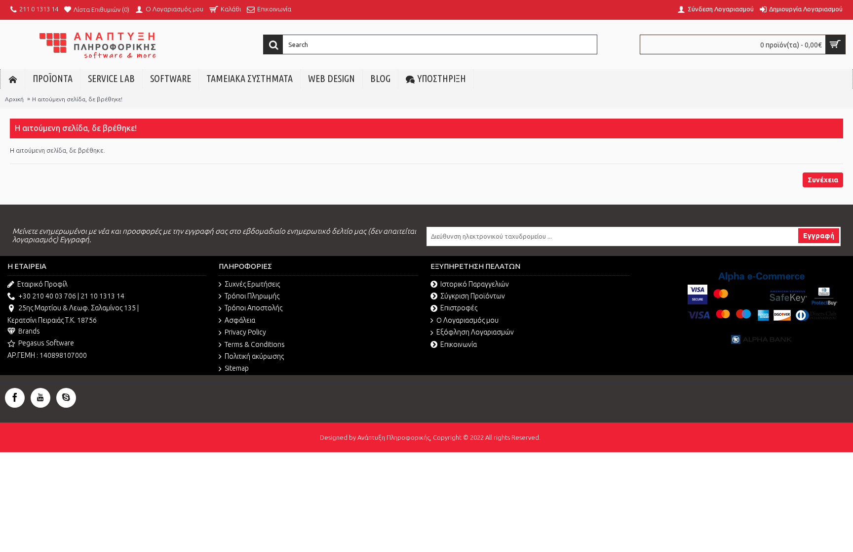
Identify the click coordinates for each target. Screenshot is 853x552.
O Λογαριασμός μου (467, 320)
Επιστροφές (458, 308)
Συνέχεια (823, 180)
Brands (29, 331)
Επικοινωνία (458, 344)
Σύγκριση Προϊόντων (472, 296)
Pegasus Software (46, 343)
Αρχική (14, 99)
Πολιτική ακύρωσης (254, 356)
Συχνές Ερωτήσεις (252, 284)
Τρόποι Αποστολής (253, 308)
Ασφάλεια (240, 320)
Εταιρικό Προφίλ (42, 284)
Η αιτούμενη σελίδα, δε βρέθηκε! (77, 99)
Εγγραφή (818, 236)
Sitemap (237, 368)
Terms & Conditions (255, 344)
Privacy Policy (245, 332)
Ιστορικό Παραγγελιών (474, 284)
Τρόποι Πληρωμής (252, 296)
